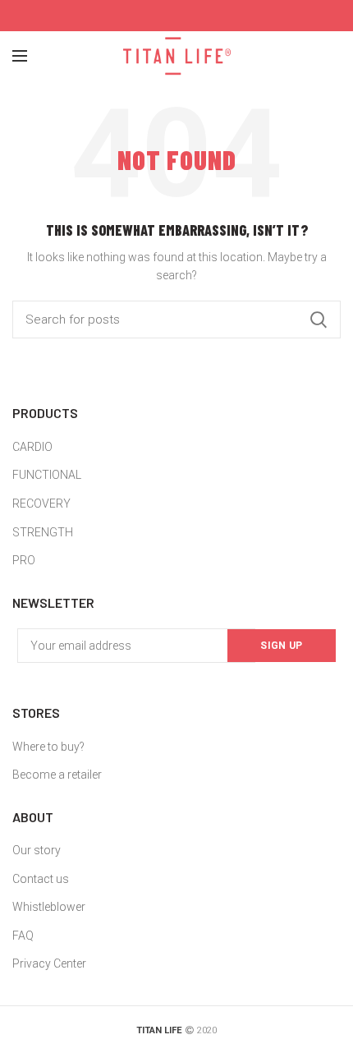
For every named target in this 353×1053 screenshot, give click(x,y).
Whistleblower (48, 906)
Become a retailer (57, 774)
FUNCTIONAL (46, 474)
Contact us (40, 878)
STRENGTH (42, 532)
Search (318, 319)
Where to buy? (48, 746)
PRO (23, 560)
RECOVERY (41, 503)
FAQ (23, 935)
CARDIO (32, 446)
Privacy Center (49, 963)
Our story (36, 850)
